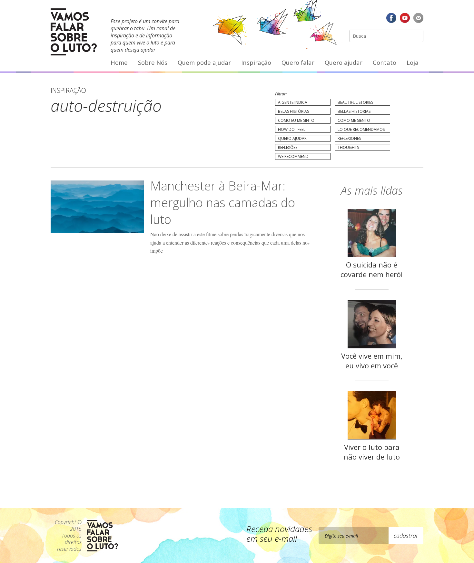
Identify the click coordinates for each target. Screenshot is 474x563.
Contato (384, 62)
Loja (413, 62)
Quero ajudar (343, 62)
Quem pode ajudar (204, 62)
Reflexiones (349, 138)
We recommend (293, 156)
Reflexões (287, 147)
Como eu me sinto (296, 120)
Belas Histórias (293, 111)
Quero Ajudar (292, 138)
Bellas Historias (354, 111)
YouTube (405, 18)
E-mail (418, 18)
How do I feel (291, 129)
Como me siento (354, 120)
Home (119, 62)
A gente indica (292, 102)
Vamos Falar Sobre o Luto (74, 31)
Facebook (391, 18)
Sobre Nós (152, 62)
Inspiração (256, 62)
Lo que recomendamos (361, 129)
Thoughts (348, 147)
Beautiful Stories (355, 102)
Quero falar (297, 62)
